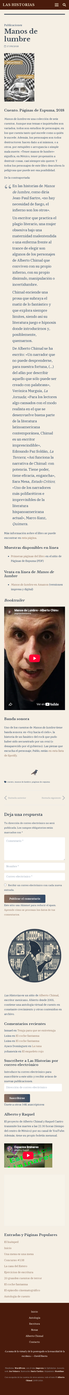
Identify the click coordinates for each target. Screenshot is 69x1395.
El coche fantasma (27, 1036)
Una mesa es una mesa (19, 1254)
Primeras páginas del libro (28, 556)
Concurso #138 (14, 1260)
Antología (34, 1317)
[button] (57, 5)
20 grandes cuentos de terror (23, 1278)
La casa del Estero (15, 1266)
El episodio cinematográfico (22, 1290)
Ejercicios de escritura (18, 1272)
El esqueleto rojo (33, 1051)
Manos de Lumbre (23, 782)
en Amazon (29, 584)
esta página (29, 538)
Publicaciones (13, 25)
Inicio (8, 1248)
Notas (34, 1329)
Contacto (34, 1341)
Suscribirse (17, 1098)
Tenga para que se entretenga (36, 1030)
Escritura (34, 1323)
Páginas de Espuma (41, 782)
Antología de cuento (17, 1296)
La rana (37, 1046)
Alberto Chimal (48, 995)
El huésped (11, 1242)
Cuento (10, 782)
